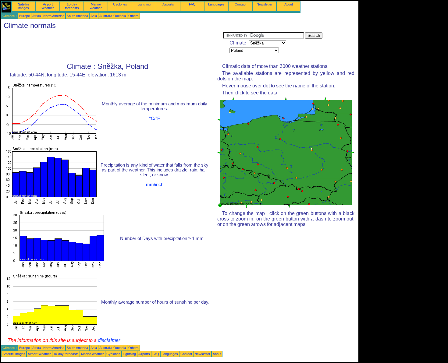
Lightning (144, 4)
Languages (216, 4)
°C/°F (154, 118)
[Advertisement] (112, 46)
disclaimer (109, 340)
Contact (240, 4)
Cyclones (120, 4)
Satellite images (23, 6)
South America (77, 16)
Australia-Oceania (112, 16)
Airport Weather (47, 6)
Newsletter (264, 4)
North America (53, 16)
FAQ (192, 4)
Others (133, 16)
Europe (24, 16)
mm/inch (154, 184)
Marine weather (96, 6)
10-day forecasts (72, 6)
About (288, 4)
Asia (94, 16)
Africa (36, 16)
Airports (168, 4)
